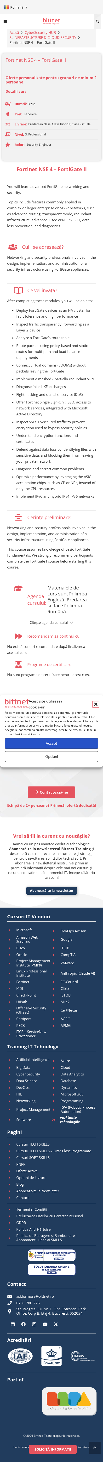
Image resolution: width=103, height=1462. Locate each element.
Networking (25, 1100)
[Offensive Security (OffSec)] (11, 1010)
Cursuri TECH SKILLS (33, 1144)
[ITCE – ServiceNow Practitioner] (11, 1034)
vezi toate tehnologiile (70, 1119)
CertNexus (69, 1010)
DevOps (22, 1087)
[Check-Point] (11, 995)
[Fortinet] (11, 982)
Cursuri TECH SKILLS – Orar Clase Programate (53, 1150)
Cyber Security (28, 1074)
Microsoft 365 (72, 1094)
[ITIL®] (56, 948)
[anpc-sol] (51, 1270)
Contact (22, 1197)
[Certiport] (11, 1019)
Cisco (20, 947)
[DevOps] (11, 1088)
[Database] (56, 1081)
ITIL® (65, 947)
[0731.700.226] (11, 1303)
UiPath (21, 1001)
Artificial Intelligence (32, 1059)
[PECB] (11, 1025)
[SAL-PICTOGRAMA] (51, 1255)
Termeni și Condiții (31, 1209)
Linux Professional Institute (31, 973)
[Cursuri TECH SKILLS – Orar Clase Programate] (11, 1151)
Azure (65, 1060)
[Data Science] (11, 1081)
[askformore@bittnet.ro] (11, 1296)
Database (68, 1080)
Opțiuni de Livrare (31, 1177)
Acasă (14, 32)
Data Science (26, 1080)
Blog (20, 1184)
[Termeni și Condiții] (11, 1209)
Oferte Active (27, 1170)
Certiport (23, 1018)
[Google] (56, 940)
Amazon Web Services (27, 939)
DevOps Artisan (73, 931)
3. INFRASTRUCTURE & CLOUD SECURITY (43, 37)
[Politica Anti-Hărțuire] (11, 1229)
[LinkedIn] (12, 1324)
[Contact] (11, 1198)
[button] (95, 704)
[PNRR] (11, 1164)
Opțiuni (51, 756)
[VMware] (56, 963)
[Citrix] (56, 989)
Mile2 (65, 1001)
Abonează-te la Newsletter (37, 1190)
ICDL (20, 988)
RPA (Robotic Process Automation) (78, 1109)
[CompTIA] (56, 955)
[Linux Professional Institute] (11, 973)
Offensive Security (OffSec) (31, 1010)
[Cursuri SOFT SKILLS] (11, 1158)
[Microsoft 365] (56, 1094)
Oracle (21, 954)
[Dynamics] (56, 1088)
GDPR (21, 1222)
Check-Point (26, 995)
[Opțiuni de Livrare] (11, 1178)
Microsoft (24, 929)
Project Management (33, 1109)
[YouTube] (45, 1324)
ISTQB (66, 995)
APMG (66, 1025)
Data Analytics (72, 1074)
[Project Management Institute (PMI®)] (11, 963)
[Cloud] (56, 1068)
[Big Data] (11, 1068)
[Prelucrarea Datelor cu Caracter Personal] (11, 1216)
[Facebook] (23, 1324)
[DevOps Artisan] (56, 931)
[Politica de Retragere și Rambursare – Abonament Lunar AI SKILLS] (11, 1238)
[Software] (11, 1120)
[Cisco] (11, 948)
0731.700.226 (28, 1303)
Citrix (65, 988)
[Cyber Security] (11, 1074)
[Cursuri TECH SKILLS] (11, 1144)
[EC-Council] (56, 982)
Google (66, 939)
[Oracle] (11, 955)
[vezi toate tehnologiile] (56, 1120)
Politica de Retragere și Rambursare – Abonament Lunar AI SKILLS (47, 1237)
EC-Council (69, 981)
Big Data (23, 1067)
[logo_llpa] (69, 1401)
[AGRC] (56, 1019)
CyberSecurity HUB (40, 32)
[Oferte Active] (11, 1171)
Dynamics (69, 1087)
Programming (72, 1100)
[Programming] (56, 1101)
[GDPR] (11, 1223)
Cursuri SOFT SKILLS (33, 1157)
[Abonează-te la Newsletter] (11, 1191)
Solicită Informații (52, 1449)
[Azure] (56, 1061)
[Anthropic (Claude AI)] (56, 973)
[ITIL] (11, 1094)
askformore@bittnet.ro (35, 1296)
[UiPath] (11, 1002)
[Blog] (11, 1184)
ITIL (19, 1094)
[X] (55, 1324)
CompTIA (68, 954)
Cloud (65, 1067)
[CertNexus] (56, 1010)
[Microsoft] (11, 930)
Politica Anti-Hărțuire (33, 1229)
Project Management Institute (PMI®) (33, 962)
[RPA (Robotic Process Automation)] (56, 1109)
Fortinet (22, 981)
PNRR (20, 1164)
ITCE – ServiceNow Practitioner (31, 1033)
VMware (67, 963)
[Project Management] (11, 1109)
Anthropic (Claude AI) (78, 973)
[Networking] (11, 1101)
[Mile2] (56, 1002)
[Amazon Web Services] (11, 940)
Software (23, 1119)
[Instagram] (34, 1324)
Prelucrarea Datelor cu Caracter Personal (49, 1216)
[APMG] (56, 1025)
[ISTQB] (56, 995)
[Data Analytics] (56, 1074)
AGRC (65, 1018)
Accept (51, 743)
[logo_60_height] (51, 21)
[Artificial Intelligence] (11, 1060)
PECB (20, 1025)
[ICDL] (11, 989)
